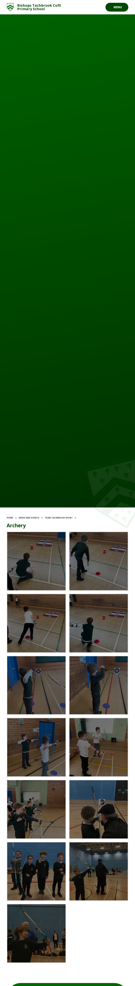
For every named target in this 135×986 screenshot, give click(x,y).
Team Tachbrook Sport (59, 517)
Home (10, 517)
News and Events (29, 517)
